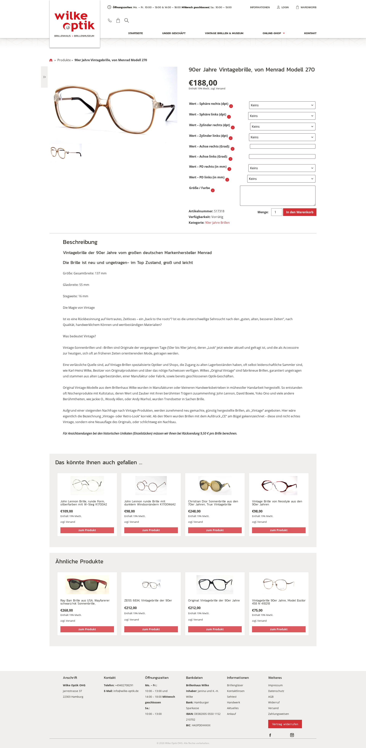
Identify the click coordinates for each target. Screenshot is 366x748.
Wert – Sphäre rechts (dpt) (208, 104)
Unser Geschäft (173, 33)
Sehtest (232, 696)
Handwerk (233, 702)
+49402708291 (124, 685)
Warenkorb (308, 7)
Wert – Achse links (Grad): (208, 156)
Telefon (110, 20)
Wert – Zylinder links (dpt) (208, 136)
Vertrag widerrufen (285, 724)
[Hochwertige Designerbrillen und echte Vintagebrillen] (75, 24)
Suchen (126, 20)
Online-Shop (272, 33)
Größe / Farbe (199, 188)
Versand (220, 88)
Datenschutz (276, 691)
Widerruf (274, 702)
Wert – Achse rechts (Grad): (209, 146)
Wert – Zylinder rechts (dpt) (209, 125)
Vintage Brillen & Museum (224, 33)
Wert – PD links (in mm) (206, 177)
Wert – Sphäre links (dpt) (207, 114)
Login (285, 7)
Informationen (260, 7)
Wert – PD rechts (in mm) (207, 166)
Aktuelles (233, 708)
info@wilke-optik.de (126, 691)
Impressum (275, 685)
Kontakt (310, 33)
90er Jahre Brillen (217, 222)
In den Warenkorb (299, 212)
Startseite (135, 33)
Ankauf (231, 714)
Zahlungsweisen (278, 714)
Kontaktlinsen (236, 691)
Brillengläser (235, 685)
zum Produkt (87, 530)
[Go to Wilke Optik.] (51, 60)
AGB (271, 696)
